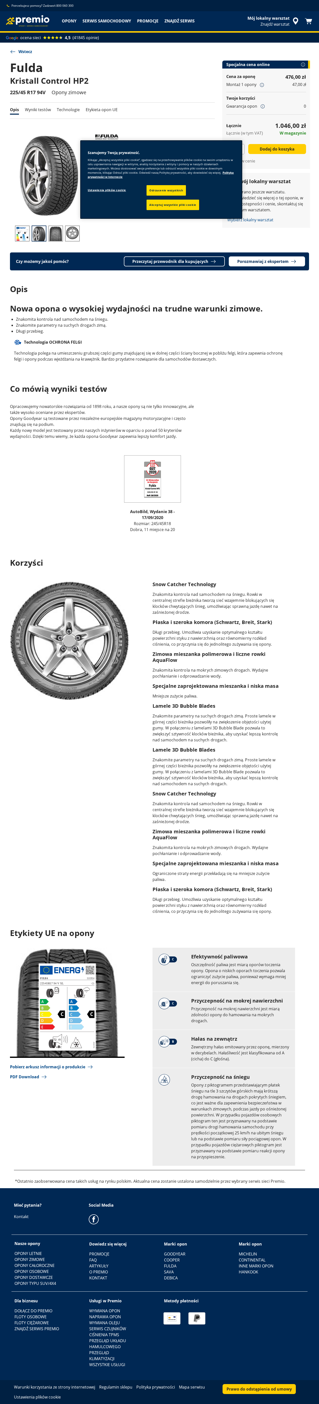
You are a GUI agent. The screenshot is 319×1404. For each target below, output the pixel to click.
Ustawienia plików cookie (107, 190)
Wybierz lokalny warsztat (250, 220)
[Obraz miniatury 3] (55, 233)
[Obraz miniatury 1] (22, 233)
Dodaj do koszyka (277, 149)
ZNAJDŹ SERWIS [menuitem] (179, 21)
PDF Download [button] (24, 1077)
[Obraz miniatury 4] (72, 233)
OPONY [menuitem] (69, 21)
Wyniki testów (38, 109)
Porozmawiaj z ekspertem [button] (263, 261)
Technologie (68, 109)
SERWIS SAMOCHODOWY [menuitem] (106, 21)
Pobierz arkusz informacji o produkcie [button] (47, 1067)
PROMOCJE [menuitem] (148, 21)
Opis (14, 109)
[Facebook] (94, 1219)
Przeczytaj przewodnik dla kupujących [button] (170, 261)
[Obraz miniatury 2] (39, 233)
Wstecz (25, 51)
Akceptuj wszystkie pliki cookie (172, 205)
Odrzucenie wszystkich (166, 190)
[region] (161, 179)
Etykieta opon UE (102, 109)
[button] (262, 84)
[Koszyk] (308, 21)
